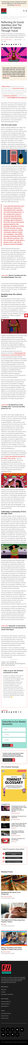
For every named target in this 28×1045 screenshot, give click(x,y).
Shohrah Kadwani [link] (16, 835)
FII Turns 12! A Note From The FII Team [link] (18, 839)
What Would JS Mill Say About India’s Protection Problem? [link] (17, 832)
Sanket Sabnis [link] (7, 952)
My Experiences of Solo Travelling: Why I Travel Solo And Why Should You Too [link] (13, 406)
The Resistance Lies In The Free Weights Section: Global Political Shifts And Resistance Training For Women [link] (19, 808)
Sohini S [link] (14, 828)
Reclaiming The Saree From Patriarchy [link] (18, 817)
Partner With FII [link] (5, 1004)
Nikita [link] (4, 924)
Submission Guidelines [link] (7, 994)
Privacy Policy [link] (4, 1018)
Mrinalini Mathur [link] (16, 813)
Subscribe (6, 745)
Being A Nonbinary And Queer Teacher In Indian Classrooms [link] (11, 948)
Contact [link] (3, 992)
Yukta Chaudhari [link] (16, 819)
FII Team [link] (15, 841)
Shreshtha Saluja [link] (7, 39)
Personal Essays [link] (4, 16)
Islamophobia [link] (10, 663)
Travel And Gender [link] (18, 88)
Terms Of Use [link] (4, 1015)
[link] (26, 315)
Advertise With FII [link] (6, 1001)
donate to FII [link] (6, 76)
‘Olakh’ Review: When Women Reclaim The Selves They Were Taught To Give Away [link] (19, 825)
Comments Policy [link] (6, 1013)
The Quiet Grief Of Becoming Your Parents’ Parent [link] (13, 921)
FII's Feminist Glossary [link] (10, 767)
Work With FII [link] (5, 1006)
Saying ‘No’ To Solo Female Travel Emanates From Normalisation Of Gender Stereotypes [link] (13, 627)
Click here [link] (17, 5)
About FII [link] (3, 989)
